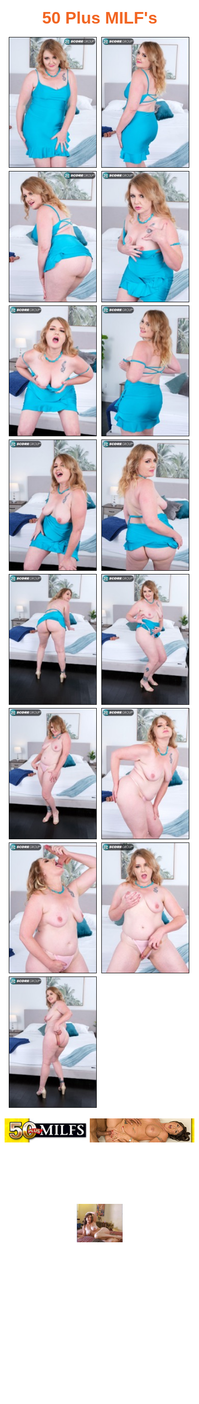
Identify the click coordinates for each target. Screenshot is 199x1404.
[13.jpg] (53, 907)
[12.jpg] (145, 773)
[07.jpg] (53, 505)
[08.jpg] (145, 505)
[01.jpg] (53, 102)
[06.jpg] (145, 370)
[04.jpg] (145, 236)
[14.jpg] (145, 907)
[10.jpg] (145, 639)
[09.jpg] (53, 639)
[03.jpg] (53, 236)
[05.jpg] (53, 370)
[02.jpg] (145, 102)
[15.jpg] (53, 1042)
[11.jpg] (53, 773)
